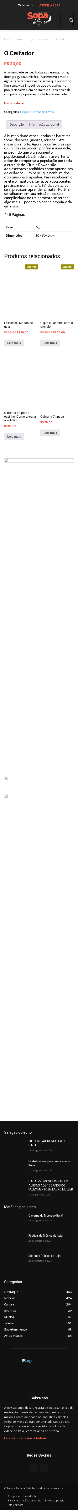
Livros (19, 39)
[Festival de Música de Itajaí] (14, 1241)
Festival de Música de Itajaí (45, 1235)
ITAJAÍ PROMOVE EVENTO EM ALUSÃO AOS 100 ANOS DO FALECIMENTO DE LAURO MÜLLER (50, 1185)
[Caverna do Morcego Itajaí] (14, 1221)
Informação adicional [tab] (44, 124)
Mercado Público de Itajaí (44, 1255)
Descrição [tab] (17, 124)
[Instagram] (44, 1468)
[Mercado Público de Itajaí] (14, 1261)
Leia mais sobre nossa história (25, 1438)
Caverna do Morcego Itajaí (45, 1215)
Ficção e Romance (38, 39)
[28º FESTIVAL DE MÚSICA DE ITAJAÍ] (14, 1146)
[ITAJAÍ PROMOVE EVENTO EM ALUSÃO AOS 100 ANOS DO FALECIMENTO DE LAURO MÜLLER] (14, 1186)
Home (7, 39)
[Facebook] (34, 1468)
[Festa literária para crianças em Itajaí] (14, 1166)
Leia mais (14, 343)
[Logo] (39, 18)
